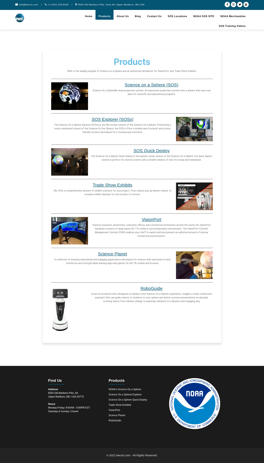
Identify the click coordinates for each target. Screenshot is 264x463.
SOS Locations (177, 16)
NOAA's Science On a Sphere (125, 389)
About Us (123, 16)
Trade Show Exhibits (112, 185)
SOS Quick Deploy (152, 150)
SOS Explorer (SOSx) (112, 119)
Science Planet (112, 254)
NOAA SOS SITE (203, 16)
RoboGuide (152, 288)
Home (88, 16)
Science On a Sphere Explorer (125, 394)
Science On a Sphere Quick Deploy (128, 399)
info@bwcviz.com (28, 4)
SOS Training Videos (232, 26)
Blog (138, 16)
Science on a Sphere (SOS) (151, 84)
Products (104, 16)
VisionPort (151, 219)
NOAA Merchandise (233, 16)
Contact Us (154, 16)
